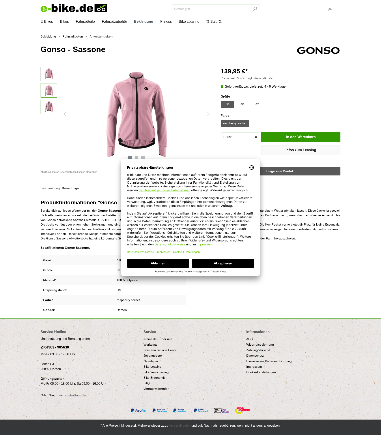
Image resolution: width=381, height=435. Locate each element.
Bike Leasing (152, 366)
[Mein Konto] (330, 9)
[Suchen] (255, 8)
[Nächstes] (208, 114)
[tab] (50, 188)
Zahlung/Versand (258, 350)
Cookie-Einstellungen (261, 372)
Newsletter (151, 361)
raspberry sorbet (234, 123)
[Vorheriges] (65, 114)
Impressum (254, 366)
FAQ (147, 383)
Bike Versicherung (156, 372)
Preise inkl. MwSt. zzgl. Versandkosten (247, 78)
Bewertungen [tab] (71, 188)
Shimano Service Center (160, 350)
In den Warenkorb (301, 137)
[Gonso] (318, 50)
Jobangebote (153, 355)
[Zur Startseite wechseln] (74, 8)
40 (242, 104)
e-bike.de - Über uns (158, 339)
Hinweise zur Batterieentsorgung (269, 361)
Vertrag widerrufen (156, 388)
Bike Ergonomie (155, 377)
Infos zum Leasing (301, 150)
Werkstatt (150, 344)
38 (227, 104)
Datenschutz (255, 355)
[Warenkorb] (337, 7)
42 (257, 104)
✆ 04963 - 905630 (55, 347)
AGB (249, 339)
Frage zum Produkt (280, 171)
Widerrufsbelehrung (260, 344)
